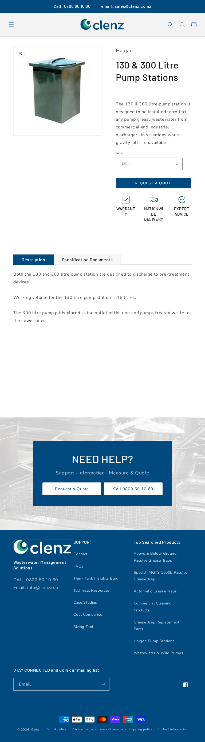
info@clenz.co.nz (44, 588)
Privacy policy (82, 729)
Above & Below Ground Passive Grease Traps (155, 557)
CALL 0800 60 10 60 (35, 580)
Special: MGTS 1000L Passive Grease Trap (160, 576)
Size (119, 153)
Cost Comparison (89, 614)
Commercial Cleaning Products (153, 606)
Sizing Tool (83, 626)
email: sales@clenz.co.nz (126, 6)
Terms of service (110, 729)
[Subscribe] (103, 684)
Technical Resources (91, 590)
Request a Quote (72, 489)
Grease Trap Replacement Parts (157, 625)
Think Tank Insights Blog (95, 578)
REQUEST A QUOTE (154, 183)
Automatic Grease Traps (155, 591)
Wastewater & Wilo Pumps (158, 653)
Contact (80, 554)
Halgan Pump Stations (154, 641)
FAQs (78, 566)
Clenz (35, 730)
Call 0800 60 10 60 (133, 489)
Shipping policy (140, 729)
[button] (11, 25)
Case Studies (85, 602)
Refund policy (56, 729)
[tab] (33, 259)
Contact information (172, 729)
